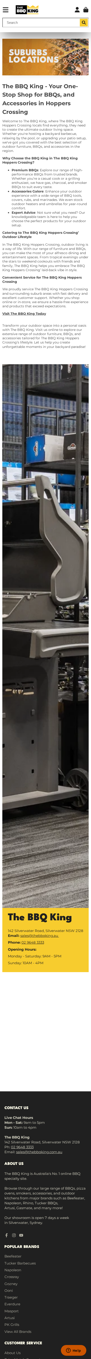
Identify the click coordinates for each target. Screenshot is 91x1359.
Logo (27, 9)
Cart (86, 10)
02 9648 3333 (32, 942)
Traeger (11, 1297)
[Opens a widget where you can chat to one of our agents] (73, 1351)
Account (77, 10)
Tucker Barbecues (20, 1263)
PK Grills (11, 1324)
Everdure (12, 1304)
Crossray (11, 1277)
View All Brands (17, 1331)
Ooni (8, 1290)
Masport (11, 1311)
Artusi (9, 1318)
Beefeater (12, 1256)
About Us (12, 1353)
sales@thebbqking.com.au (39, 1152)
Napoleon (12, 1270)
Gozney (11, 1284)
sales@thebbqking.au (39, 935)
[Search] (84, 23)
